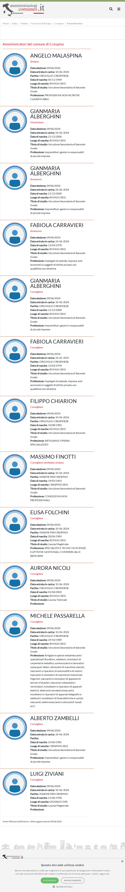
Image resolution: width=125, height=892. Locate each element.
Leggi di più (104, 874)
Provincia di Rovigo (41, 23)
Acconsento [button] (49, 880)
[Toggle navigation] (111, 9)
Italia (14, 23)
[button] (63, 886)
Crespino (59, 23)
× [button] (122, 861)
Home (6, 23)
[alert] (62, 875)
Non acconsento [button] (72, 880)
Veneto (24, 23)
